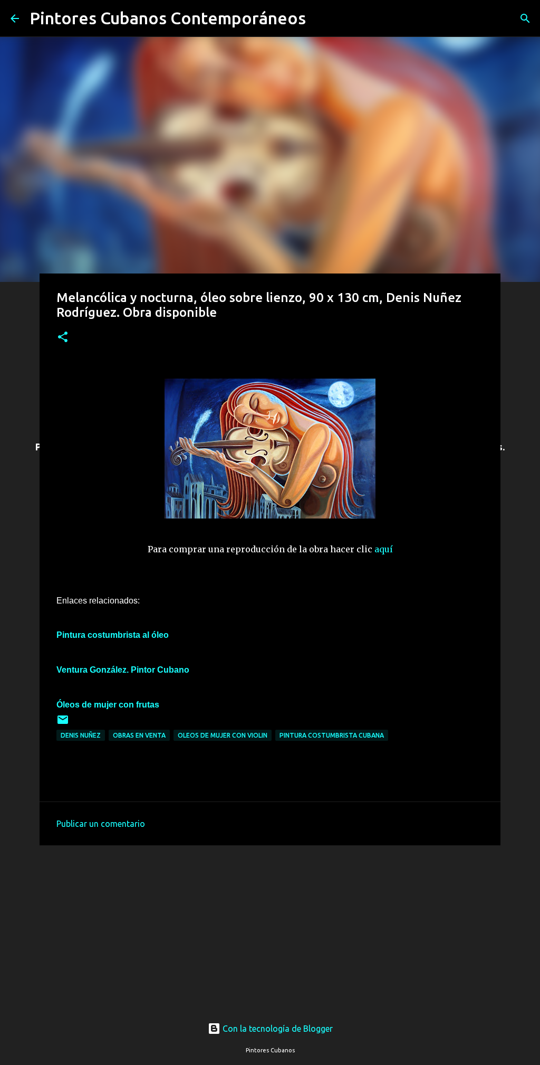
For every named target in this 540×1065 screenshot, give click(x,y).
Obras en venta (139, 735)
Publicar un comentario (100, 823)
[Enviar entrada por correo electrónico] (62, 723)
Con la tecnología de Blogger (276, 1028)
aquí (383, 549)
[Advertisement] (270, 923)
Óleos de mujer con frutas (107, 704)
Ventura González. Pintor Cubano (122, 669)
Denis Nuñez (81, 735)
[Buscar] (320, 18)
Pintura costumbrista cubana (331, 735)
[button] (62, 338)
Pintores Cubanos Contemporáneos (168, 17)
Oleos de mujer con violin (222, 735)
